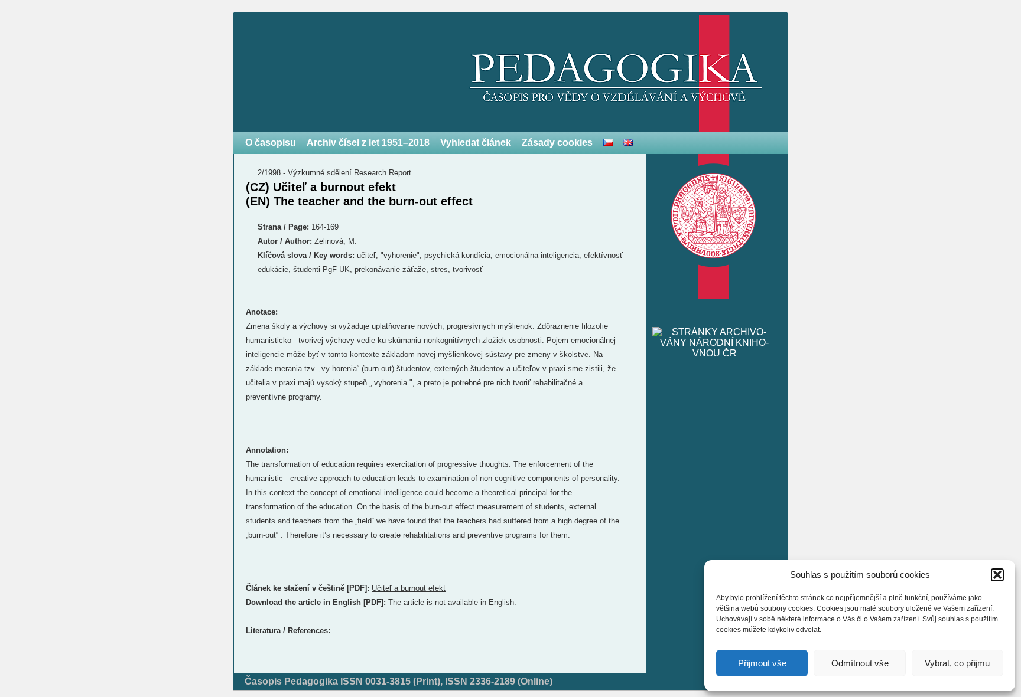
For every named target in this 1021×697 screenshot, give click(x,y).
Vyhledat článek (475, 143)
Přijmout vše (762, 663)
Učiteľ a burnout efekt (409, 588)
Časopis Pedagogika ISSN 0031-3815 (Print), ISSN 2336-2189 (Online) (398, 681)
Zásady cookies (557, 143)
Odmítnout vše (860, 663)
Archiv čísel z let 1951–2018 (368, 143)
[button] (997, 575)
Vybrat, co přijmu (957, 663)
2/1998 (269, 172)
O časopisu (270, 143)
